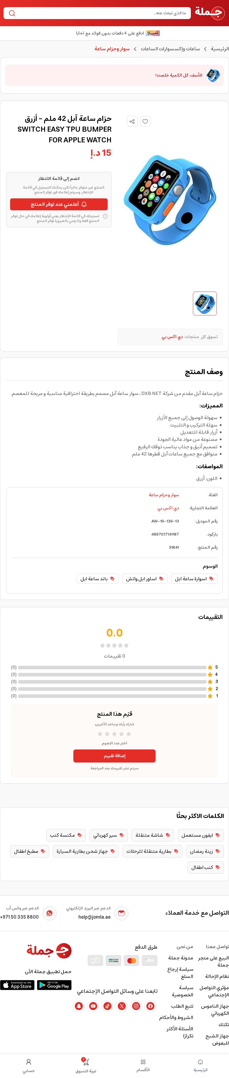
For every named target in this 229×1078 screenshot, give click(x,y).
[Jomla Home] (209, 13)
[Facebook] (150, 1006)
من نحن (185, 946)
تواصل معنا (217, 946)
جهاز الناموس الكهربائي (215, 1010)
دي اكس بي (168, 508)
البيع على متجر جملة (213, 961)
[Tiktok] (107, 1006)
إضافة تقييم (115, 756)
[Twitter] (121, 1006)
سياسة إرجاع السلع (180, 973)
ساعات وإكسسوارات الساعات (170, 49)
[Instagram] (136, 1006)
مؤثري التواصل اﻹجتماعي (214, 991)
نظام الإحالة (217, 976)
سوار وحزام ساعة (164, 495)
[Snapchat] (79, 1006)
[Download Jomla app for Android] (54, 985)
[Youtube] (93, 1006)
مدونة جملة (180, 958)
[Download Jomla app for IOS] (17, 985)
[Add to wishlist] (145, 121)
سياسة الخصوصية (182, 991)
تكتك (224, 1024)
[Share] (132, 121)
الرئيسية (220, 49)
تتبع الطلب (182, 1006)
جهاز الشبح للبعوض (217, 1039)
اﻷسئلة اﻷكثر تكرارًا (179, 1032)
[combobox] (102, 13)
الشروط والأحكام (176, 1017)
